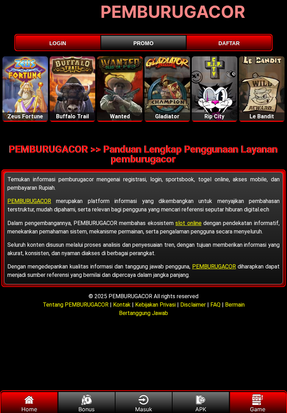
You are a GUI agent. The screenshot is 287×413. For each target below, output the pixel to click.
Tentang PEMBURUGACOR (76, 304)
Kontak (122, 304)
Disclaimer (193, 304)
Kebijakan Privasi (155, 304)
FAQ (215, 304)
